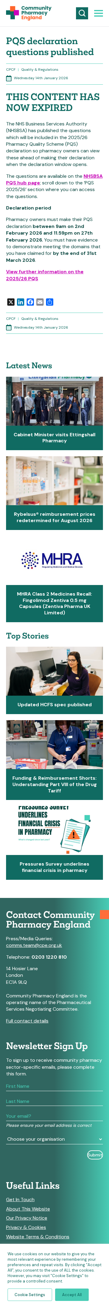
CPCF (10, 69)
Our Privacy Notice (26, 1218)
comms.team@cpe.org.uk (34, 945)
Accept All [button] (72, 1294)
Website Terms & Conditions (37, 1237)
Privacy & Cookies (26, 1227)
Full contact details (27, 1021)
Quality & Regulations (39, 69)
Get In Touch (20, 1200)
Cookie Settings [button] (30, 1294)
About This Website (28, 1209)
